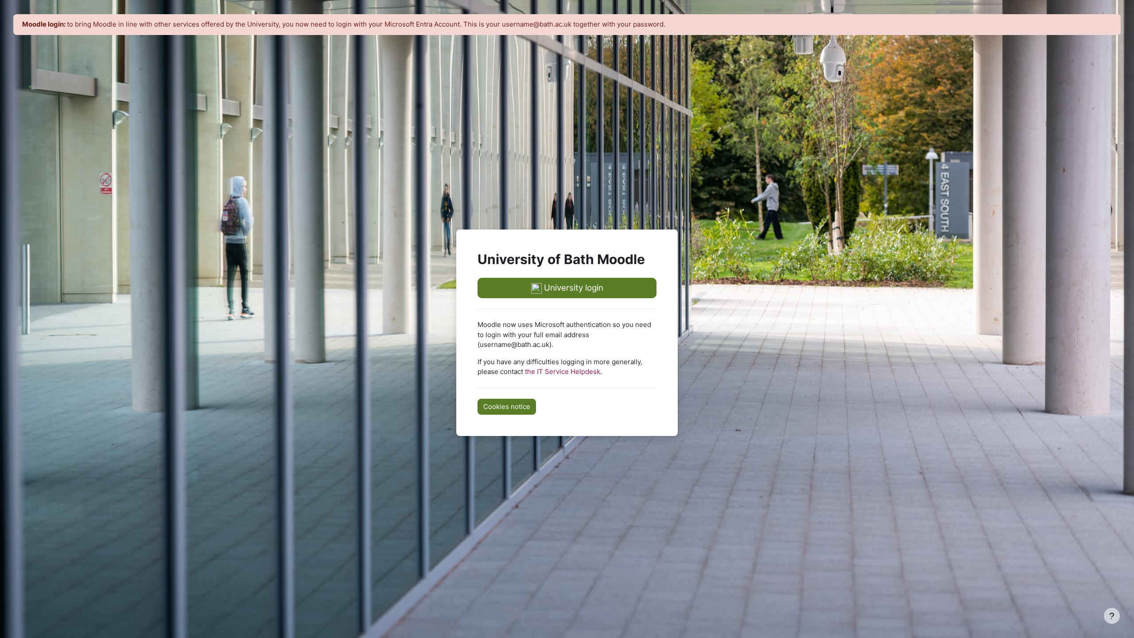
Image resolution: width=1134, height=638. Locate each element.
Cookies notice (506, 406)
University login (572, 288)
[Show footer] (1112, 616)
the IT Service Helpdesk (562, 371)
